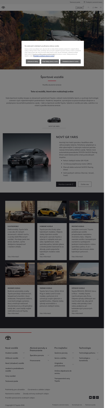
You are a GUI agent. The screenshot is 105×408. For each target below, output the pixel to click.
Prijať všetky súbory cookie (50, 61)
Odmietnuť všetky (33, 61)
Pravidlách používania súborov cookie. (44, 56)
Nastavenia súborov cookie (70, 61)
